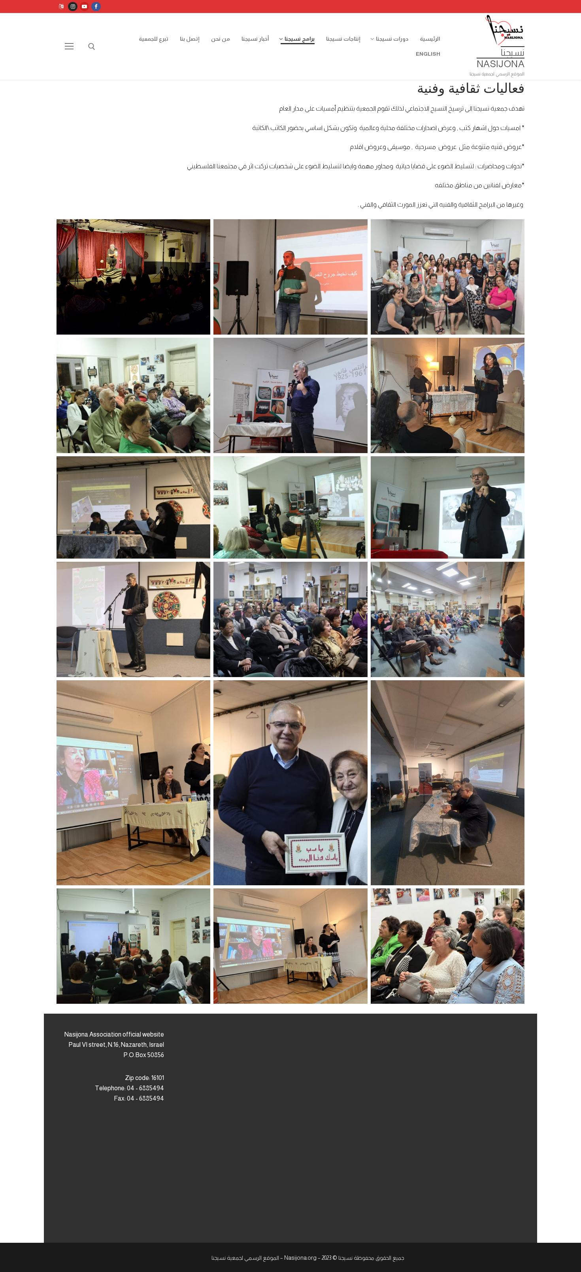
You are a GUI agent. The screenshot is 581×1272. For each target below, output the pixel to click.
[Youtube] (84, 6)
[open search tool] (91, 46)
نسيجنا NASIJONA (500, 58)
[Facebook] (95, 6)
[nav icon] (69, 46)
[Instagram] (72, 6)
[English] (61, 6)
